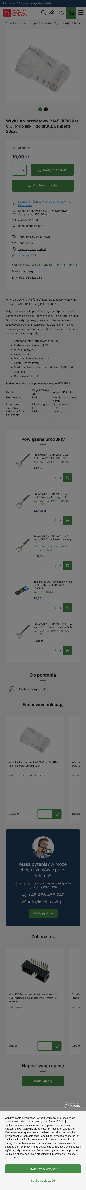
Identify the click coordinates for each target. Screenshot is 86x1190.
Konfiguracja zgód (43, 1180)
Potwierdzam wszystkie (43, 1169)
